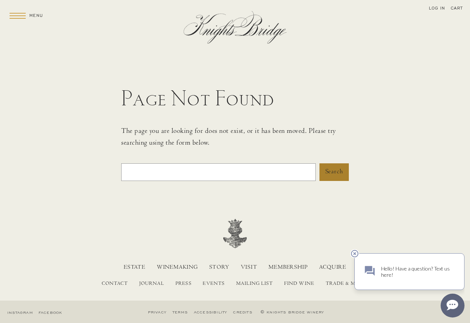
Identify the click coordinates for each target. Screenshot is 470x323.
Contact (115, 284)
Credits (242, 312)
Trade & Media (347, 284)
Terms (180, 312)
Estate (134, 268)
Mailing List (254, 284)
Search (334, 172)
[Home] (235, 29)
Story (219, 268)
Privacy (157, 312)
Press (183, 284)
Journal (151, 284)
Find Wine (299, 284)
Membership (288, 268)
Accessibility (210, 312)
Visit (249, 268)
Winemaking (177, 268)
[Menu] (18, 15)
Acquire (332, 268)
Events (213, 284)
